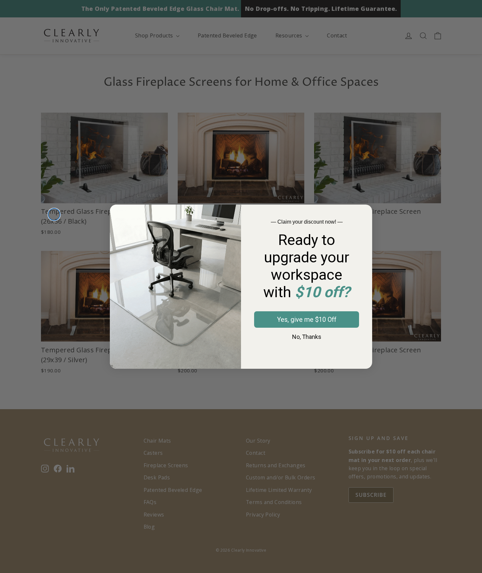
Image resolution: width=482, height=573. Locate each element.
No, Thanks (306, 336)
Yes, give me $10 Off (306, 319)
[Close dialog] (54, 214)
